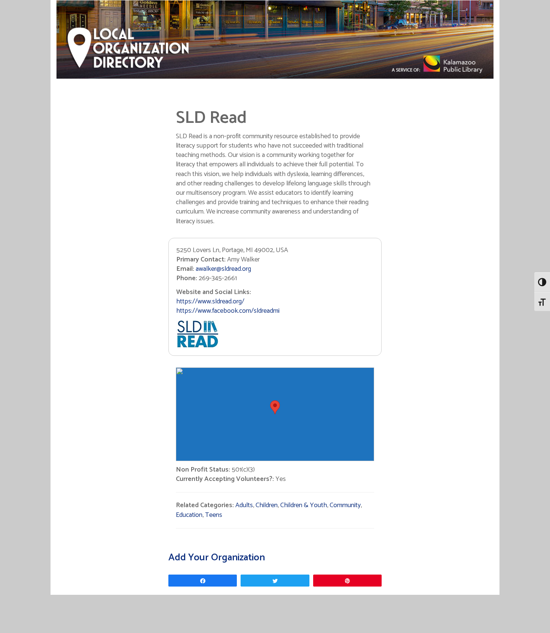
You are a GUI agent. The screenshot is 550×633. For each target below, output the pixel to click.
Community (345, 505)
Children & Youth (303, 505)
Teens (213, 515)
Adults (244, 505)
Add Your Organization (216, 557)
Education (189, 515)
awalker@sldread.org (223, 269)
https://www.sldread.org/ (210, 301)
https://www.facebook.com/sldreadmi (227, 310)
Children (267, 505)
